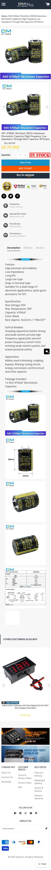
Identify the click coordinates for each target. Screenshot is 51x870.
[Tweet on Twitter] (10, 196)
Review (40, 247)
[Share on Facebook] (3, 196)
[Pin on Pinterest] (17, 196)
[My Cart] (47, 5)
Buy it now (25, 162)
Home (4, 16)
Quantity (5, 155)
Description (13, 247)
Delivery (28, 247)
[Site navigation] (3, 5)
